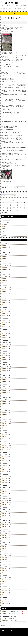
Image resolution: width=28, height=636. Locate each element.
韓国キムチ (5, 224)
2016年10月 (5, 502)
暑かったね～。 (6, 620)
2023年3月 (5, 333)
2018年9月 (5, 452)
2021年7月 (5, 377)
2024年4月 (5, 304)
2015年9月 (5, 531)
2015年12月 (5, 524)
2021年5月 (5, 381)
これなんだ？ (6, 616)
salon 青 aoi (8, 5)
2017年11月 (5, 474)
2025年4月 (5, 278)
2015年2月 (5, 546)
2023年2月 (5, 335)
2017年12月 (5, 471)
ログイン (25, 632)
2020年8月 (5, 401)
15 (10, 207)
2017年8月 (5, 480)
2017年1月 (5, 496)
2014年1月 (5, 575)
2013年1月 (5, 601)
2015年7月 (5, 535)
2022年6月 (5, 353)
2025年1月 (5, 285)
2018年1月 (5, 469)
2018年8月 (5, 454)
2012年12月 (5, 603)
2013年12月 (5, 577)
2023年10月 (5, 318)
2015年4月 (5, 542)
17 (17, 207)
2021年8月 (5, 375)
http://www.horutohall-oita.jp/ (7, 129)
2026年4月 (5, 252)
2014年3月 (5, 570)
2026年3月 (5, 254)
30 (14, 210)
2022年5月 (5, 355)
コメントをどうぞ (14, 187)
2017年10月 (5, 476)
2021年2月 (5, 388)
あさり (4, 228)
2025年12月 (5, 261)
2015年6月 (5, 537)
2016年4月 (5, 515)
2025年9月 (5, 267)
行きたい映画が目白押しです (9, 222)
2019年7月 (5, 430)
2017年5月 (5, 487)
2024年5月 (5, 302)
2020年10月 (5, 397)
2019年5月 (5, 434)
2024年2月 (5, 309)
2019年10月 (5, 423)
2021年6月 (5, 379)
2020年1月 (5, 416)
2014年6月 (5, 564)
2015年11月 (5, 526)
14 (7, 207)
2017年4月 (5, 489)
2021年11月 (5, 368)
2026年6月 (5, 247)
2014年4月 (5, 568)
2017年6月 (5, 485)
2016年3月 (5, 518)
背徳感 (4, 226)
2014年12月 (5, 551)
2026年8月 (5, 243)
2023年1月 (5, 337)
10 (17, 205)
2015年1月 (5, 548)
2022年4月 (5, 357)
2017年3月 (5, 491)
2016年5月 (5, 513)
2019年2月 (5, 441)
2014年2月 (5, 572)
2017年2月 (5, 493)
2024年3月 (5, 307)
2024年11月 (5, 289)
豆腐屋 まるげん (6, 611)
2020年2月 (5, 414)
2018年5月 (5, 460)
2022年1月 (5, 364)
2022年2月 (5, 362)
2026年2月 (5, 256)
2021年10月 (5, 370)
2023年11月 (5, 315)
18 (20, 207)
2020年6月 (5, 406)
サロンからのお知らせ (20, 186)
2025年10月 (5, 265)
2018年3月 (5, 465)
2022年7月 (5, 351)
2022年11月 (5, 342)
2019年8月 (5, 427)
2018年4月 (5, 463)
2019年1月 (5, 443)
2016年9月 (5, 504)
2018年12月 (5, 445)
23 (14, 208)
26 (24, 208)
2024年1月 (5, 311)
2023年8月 (5, 322)
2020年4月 (5, 410)
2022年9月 (5, 346)
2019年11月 (5, 421)
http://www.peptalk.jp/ (20, 159)
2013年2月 (5, 599)
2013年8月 (5, 586)
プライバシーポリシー (5, 625)
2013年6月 (5, 590)
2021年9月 (5, 373)
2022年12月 (5, 340)
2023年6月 (5, 326)
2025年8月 (5, 269)
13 (3, 207)
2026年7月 (5, 245)
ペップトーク (5, 22)
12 (24, 205)
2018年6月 (5, 458)
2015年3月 (5, 544)
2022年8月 (5, 348)
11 (20, 205)
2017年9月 (5, 478)
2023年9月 (5, 320)
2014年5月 (5, 566)
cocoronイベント (6, 220)
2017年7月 (5, 482)
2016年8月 (5, 507)
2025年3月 (5, 280)
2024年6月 (5, 300)
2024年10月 (5, 291)
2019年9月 (5, 425)
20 (3, 208)
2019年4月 (5, 436)
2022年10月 (5, 344)
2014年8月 (5, 559)
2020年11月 (5, 395)
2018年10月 (5, 449)
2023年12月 (5, 313)
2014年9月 (5, 557)
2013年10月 (5, 581)
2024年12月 (5, 287)
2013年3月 (5, 597)
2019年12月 (5, 419)
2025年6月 (5, 274)
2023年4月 (5, 331)
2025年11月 (5, 263)
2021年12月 (5, 366)
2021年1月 (5, 390)
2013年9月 (5, 583)
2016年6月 (5, 511)
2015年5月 (5, 539)
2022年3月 (5, 359)
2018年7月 (5, 456)
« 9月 (2, 212)
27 (3, 210)
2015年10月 (5, 529)
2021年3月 (5, 386)
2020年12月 (5, 392)
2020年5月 (5, 408)
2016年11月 (5, 500)
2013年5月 (5, 592)
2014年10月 (5, 555)
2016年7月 (5, 509)
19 (24, 207)
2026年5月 (5, 250)
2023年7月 (5, 324)
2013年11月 (5, 579)
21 (7, 208)
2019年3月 (5, 438)
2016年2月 (5, 520)
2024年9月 (5, 293)
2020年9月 (5, 399)
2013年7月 (5, 588)
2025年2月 (5, 282)
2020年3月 (5, 412)
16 (14, 207)
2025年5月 (5, 276)
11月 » (5, 212)
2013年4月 (5, 594)
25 (20, 208)
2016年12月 (5, 498)
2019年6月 (5, 432)
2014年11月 (5, 553)
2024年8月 (5, 296)
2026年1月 (5, 258)
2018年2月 (5, 467)
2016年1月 (5, 522)
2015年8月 (5, 533)
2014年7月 (5, 561)
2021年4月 (5, 384)
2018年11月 (5, 447)
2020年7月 (5, 403)
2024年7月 (5, 298)
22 (10, 208)
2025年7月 (5, 271)
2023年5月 (5, 329)
